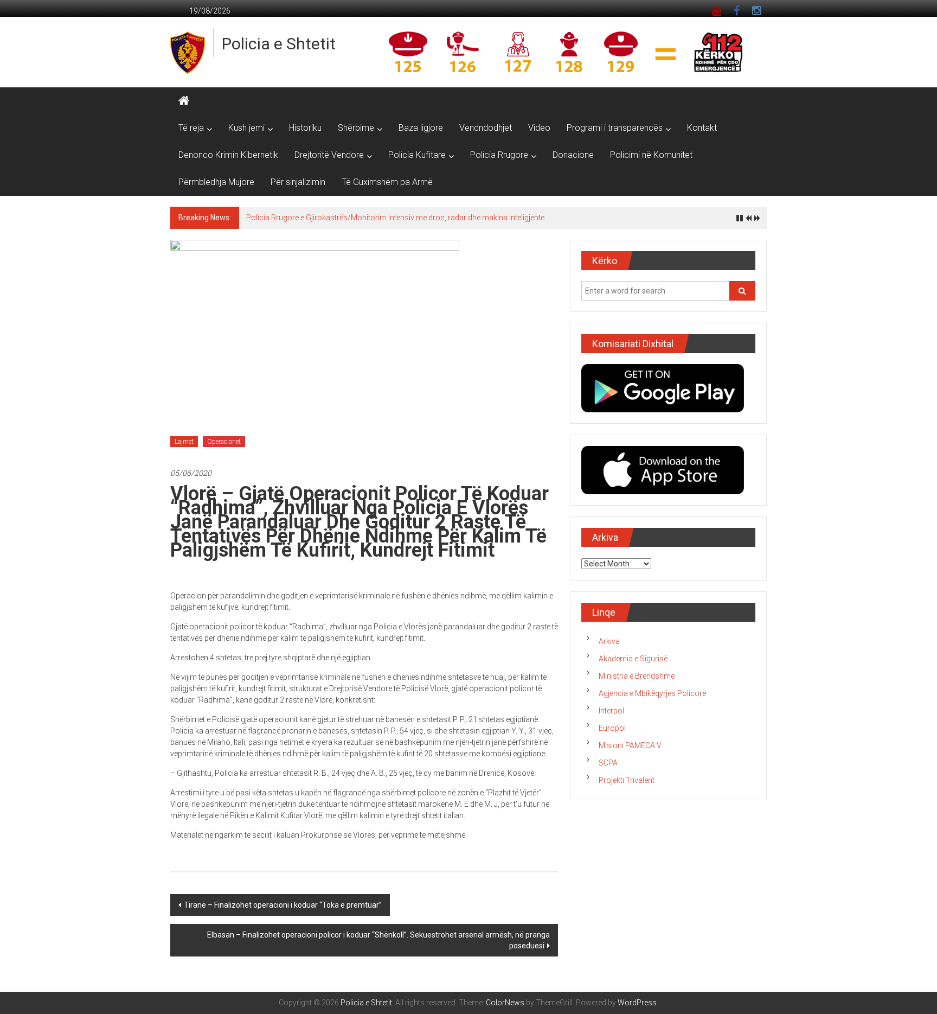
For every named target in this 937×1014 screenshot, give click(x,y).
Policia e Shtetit (279, 43)
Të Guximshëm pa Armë (387, 182)
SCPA (608, 762)
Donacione (573, 155)
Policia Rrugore (499, 155)
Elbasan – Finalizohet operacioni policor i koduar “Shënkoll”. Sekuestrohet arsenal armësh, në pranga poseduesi (378, 940)
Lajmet (184, 441)
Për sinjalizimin (298, 182)
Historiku (305, 128)
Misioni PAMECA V (630, 745)
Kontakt (702, 128)
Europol (612, 728)
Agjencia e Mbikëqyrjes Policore (652, 693)
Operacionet (224, 441)
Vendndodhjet (485, 128)
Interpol (611, 710)
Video (539, 128)
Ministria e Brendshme (637, 676)
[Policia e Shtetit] (183, 100)
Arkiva (609, 641)
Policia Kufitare (417, 155)
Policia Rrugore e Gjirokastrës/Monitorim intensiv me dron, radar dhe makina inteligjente (395, 217)
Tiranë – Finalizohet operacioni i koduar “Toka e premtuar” (283, 905)
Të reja (191, 128)
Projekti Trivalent (626, 780)
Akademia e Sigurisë (633, 658)
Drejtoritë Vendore (329, 155)
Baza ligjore (421, 128)
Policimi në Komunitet (651, 155)
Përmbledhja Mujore (216, 182)
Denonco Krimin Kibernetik (228, 155)
